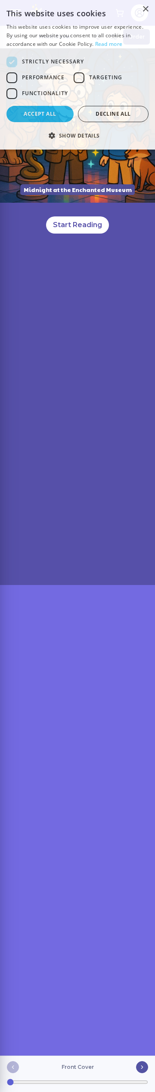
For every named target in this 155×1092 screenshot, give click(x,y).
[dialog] (77, 75)
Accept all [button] (40, 113)
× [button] (145, 9)
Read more (109, 44)
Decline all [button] (113, 113)
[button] (77, 135)
